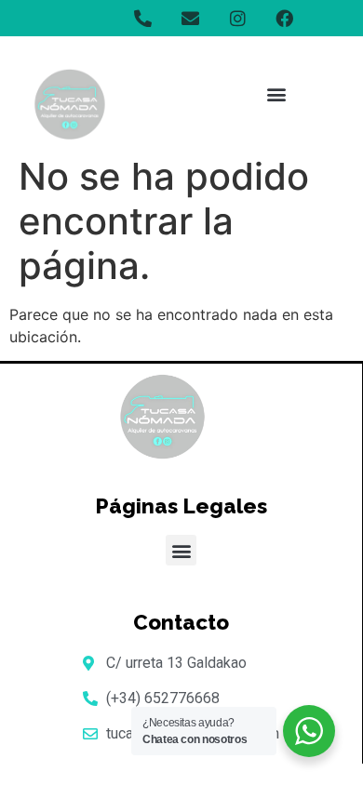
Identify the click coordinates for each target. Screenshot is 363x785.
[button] (276, 94)
